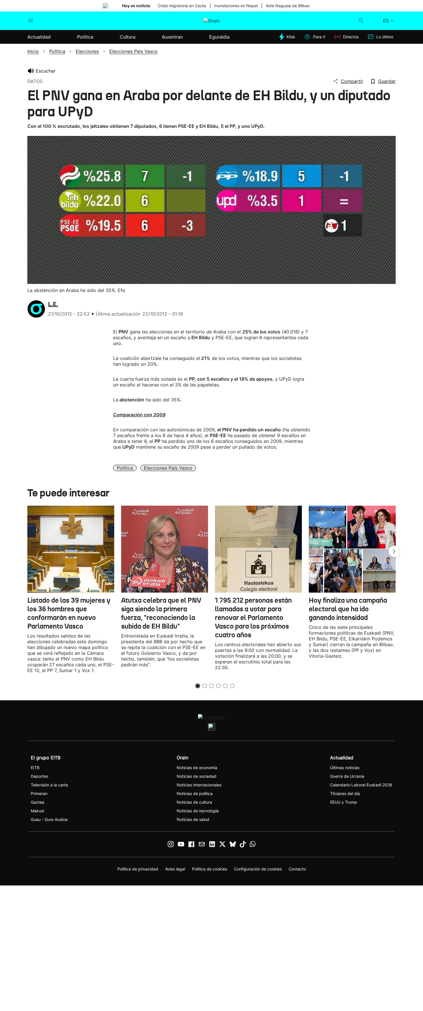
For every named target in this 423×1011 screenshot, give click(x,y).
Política (125, 468)
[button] (394, 551)
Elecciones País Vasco (168, 468)
